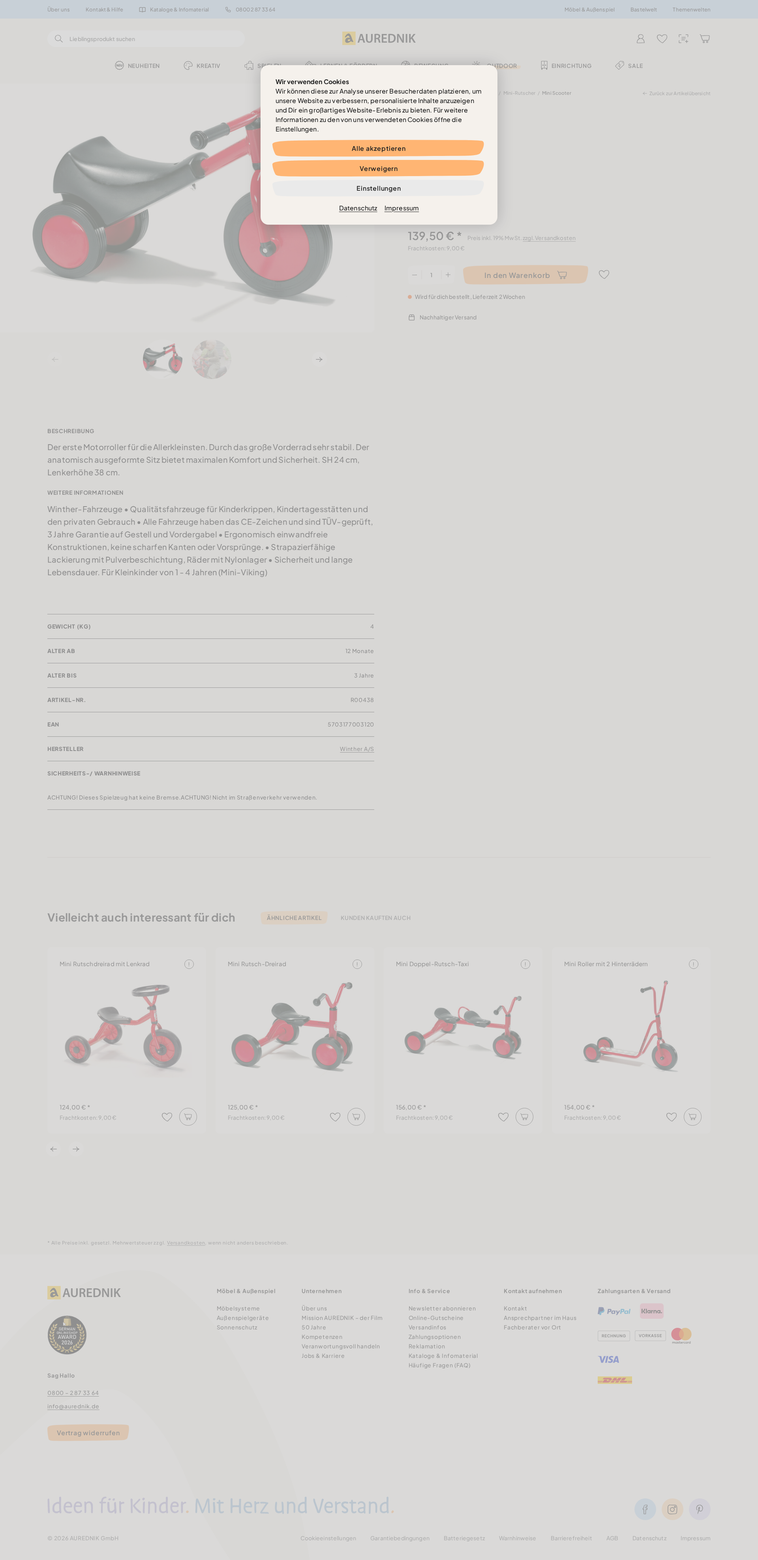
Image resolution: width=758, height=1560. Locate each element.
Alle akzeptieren (379, 148)
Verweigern (379, 168)
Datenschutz (358, 208)
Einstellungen (378, 188)
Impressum (402, 208)
